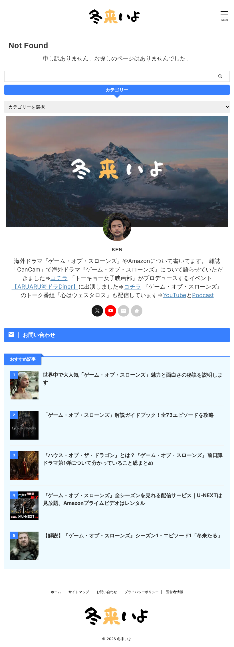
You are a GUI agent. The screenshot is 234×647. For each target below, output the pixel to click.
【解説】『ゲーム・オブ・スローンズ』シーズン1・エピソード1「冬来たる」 (133, 535)
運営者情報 (174, 592)
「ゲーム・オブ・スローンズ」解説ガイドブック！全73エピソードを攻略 (128, 415)
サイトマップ (78, 592)
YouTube (174, 295)
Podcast (203, 295)
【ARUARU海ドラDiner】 (45, 286)
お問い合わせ (106, 592)
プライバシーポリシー (141, 592)
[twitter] (97, 311)
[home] (136, 311)
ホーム (56, 592)
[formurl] (123, 311)
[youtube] (110, 311)
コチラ (59, 278)
